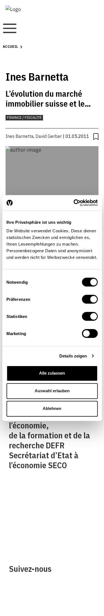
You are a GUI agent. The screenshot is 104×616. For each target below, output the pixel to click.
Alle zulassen (52, 373)
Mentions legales (73, 502)
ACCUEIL (10, 46)
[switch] (90, 299)
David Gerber (48, 136)
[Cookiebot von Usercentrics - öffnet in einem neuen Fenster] (74, 202)
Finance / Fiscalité (24, 117)
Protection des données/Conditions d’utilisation (76, 525)
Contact (17, 525)
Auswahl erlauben (52, 390)
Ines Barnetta (20, 136)
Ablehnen (52, 408)
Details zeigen (73, 356)
